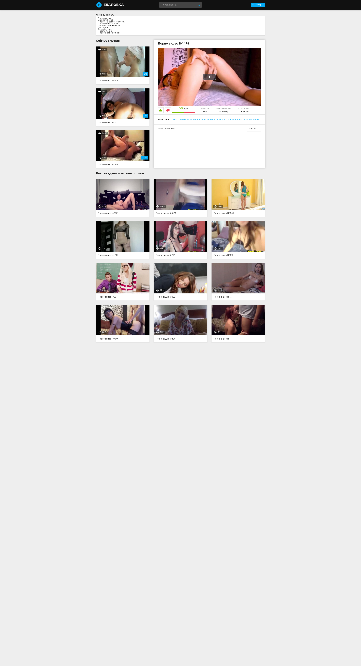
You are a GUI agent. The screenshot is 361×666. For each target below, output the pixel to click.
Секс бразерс (105, 29)
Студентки (219, 119)
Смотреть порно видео (109, 25)
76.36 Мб (244, 111)
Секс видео (103, 27)
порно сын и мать (105, 15)
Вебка (256, 119)
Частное (201, 119)
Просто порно (105, 31)
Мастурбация (245, 119)
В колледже (232, 119)
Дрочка (182, 119)
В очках (174, 119)
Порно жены (104, 18)
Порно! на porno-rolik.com (111, 22)
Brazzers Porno (105, 20)
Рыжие (209, 119)
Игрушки (191, 119)
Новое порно (258, 5)
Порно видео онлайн (108, 24)
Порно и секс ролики (109, 33)
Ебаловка (114, 4)
